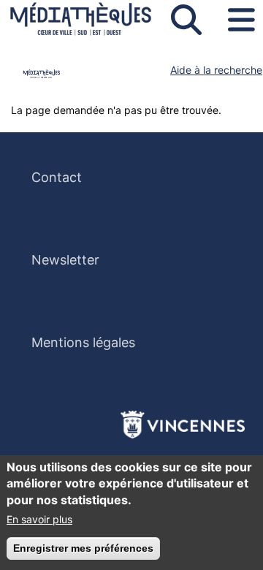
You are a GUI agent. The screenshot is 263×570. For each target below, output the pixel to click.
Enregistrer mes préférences (83, 548)
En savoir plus (39, 519)
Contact (56, 177)
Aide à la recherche (216, 70)
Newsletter (65, 259)
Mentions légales (83, 342)
